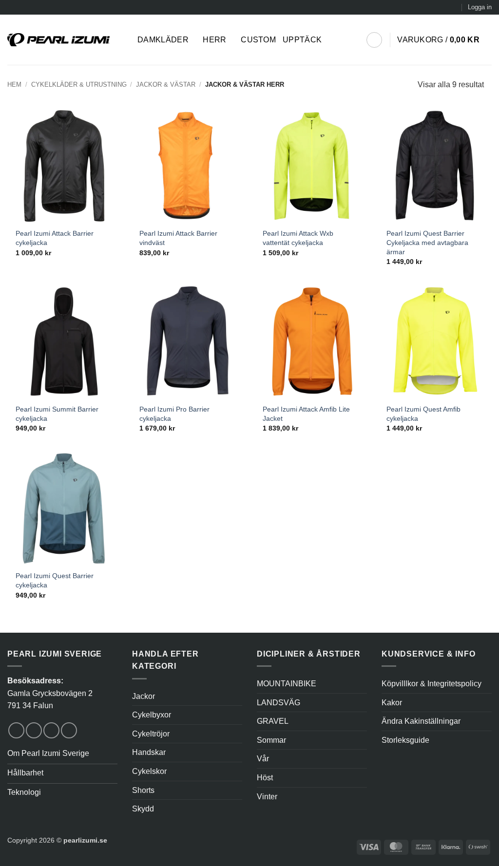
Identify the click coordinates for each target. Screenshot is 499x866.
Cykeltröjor (151, 734)
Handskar (149, 752)
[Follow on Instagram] (34, 730)
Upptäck (302, 40)
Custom (258, 40)
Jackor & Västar (165, 84)
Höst (265, 777)
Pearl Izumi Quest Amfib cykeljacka (423, 413)
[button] (480, 7)
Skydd (143, 809)
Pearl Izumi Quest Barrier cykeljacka (55, 580)
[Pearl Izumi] (65, 39)
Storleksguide (405, 740)
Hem (14, 84)
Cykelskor (149, 771)
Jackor (143, 696)
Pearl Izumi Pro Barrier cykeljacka (174, 413)
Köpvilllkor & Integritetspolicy (431, 683)
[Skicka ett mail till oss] (51, 730)
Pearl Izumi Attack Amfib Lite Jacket (306, 413)
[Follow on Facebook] (16, 730)
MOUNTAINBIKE (286, 683)
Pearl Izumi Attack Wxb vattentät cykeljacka (298, 237)
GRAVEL (272, 721)
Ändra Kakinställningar (421, 721)
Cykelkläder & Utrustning (79, 84)
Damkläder (163, 40)
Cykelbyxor (151, 715)
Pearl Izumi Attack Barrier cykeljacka (55, 237)
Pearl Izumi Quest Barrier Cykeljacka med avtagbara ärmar (427, 242)
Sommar (271, 740)
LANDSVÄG (278, 702)
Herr (214, 40)
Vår (263, 758)
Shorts (143, 790)
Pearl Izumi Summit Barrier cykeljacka (57, 413)
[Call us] (69, 730)
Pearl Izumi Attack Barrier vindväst (178, 237)
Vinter (267, 796)
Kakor (392, 702)
